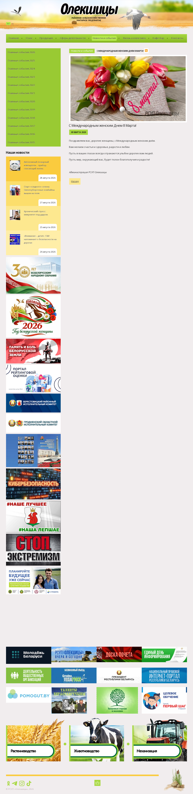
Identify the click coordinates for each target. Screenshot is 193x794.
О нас (29, 38)
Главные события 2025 (21, 60)
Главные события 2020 (21, 101)
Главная (14, 38)
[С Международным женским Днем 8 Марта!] (129, 57)
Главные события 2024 (21, 68)
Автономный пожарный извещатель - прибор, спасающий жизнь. (36, 165)
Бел (8, 24)
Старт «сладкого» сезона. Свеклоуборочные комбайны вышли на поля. (39, 190)
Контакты (177, 38)
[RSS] (147, 51)
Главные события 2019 (21, 109)
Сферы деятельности (73, 38)
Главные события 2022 (21, 85)
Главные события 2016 (21, 134)
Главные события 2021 (21, 93)
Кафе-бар (158, 38)
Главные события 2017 (21, 126)
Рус (13, 24)
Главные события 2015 (21, 142)
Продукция (46, 38)
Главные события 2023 (21, 77)
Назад (75, 181)
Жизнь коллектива (134, 38)
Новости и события (104, 38)
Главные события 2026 (21, 52)
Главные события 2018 (21, 118)
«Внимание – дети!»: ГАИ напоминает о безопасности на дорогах (40, 239)
